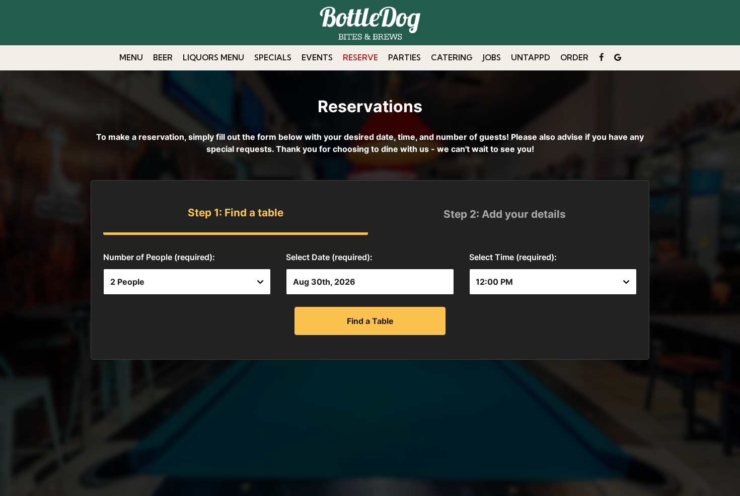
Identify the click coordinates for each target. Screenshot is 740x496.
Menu (131, 57)
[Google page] (618, 57)
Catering (452, 57)
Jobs (492, 57)
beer (163, 57)
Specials (272, 57)
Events (317, 57)
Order (574, 57)
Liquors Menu (213, 57)
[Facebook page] (602, 57)
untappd (530, 57)
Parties (404, 57)
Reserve (360, 57)
